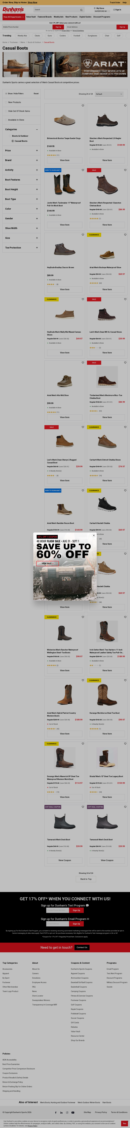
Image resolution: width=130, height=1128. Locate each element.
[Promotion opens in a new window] (65, 566)
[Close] (94, 535)
